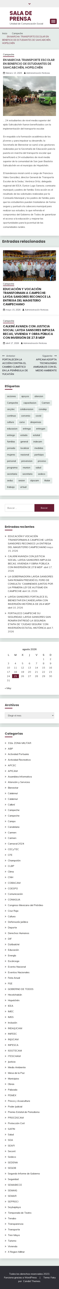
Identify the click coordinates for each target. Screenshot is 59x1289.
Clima (11, 871)
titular (47, 480)
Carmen (46, 403)
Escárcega (13, 961)
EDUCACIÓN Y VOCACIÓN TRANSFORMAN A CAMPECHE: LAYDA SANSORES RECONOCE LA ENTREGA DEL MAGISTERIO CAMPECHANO (27, 296)
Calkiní (11, 804)
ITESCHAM (14, 1056)
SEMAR (12, 1195)
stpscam (34, 480)
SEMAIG (12, 1190)
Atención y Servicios (19, 782)
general (24, 441)
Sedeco (12, 1156)
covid (38, 415)
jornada (11, 448)
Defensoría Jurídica (18, 921)
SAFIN (11, 1128)
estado (24, 435)
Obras (11, 1084)
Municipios (13, 1078)
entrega (27, 428)
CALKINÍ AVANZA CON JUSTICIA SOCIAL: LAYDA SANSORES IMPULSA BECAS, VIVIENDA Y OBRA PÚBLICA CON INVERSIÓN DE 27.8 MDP (28, 332)
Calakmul (13, 793)
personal (11, 461)
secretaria (12, 474)
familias (11, 441)
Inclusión (12, 1022)
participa (39, 454)
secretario (28, 474)
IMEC (11, 1011)
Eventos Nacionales (18, 972)
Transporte (14, 1229)
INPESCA (13, 1044)
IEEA (10, 1005)
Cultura (11, 916)
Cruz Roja (13, 910)
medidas (38, 448)
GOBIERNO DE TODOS (20, 989)
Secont (12, 1151)
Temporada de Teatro (19, 1212)
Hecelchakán (15, 994)
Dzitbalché (14, 944)
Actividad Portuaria (18, 754)
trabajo (11, 487)
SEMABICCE (15, 1184)
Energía (12, 955)
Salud (11, 1134)
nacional (25, 454)
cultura (10, 422)
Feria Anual (14, 977)
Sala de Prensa (21, 16)
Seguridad (13, 1179)
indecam (37, 441)
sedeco (41, 474)
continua (11, 415)
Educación (13, 949)
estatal (36, 435)
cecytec (11, 409)
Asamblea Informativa (20, 776)
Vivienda (12, 1246)
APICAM (13, 770)
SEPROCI (13, 1201)
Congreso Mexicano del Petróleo (25, 905)
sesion (21, 480)
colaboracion (26, 409)
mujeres (11, 454)
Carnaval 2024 (16, 843)
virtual (23, 487)
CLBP (11, 865)
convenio (25, 415)
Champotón (14, 860)
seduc (10, 480)
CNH (10, 877)
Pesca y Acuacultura (19, 1100)
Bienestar (13, 787)
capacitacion (29, 403)
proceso (42, 461)
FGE (10, 983)
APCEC (12, 765)
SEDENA (13, 1162)
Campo (12, 821)
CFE (10, 854)
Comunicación (15, 893)
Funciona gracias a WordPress (20, 1277)
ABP (10, 748)
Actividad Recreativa (19, 759)
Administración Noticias (38, 73)
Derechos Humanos (18, 933)
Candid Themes (31, 1281)
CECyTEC (13, 849)
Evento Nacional (17, 966)
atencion (38, 396)
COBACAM (14, 882)
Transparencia (15, 1223)
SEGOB (12, 1167)
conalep (43, 409)
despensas (35, 422)
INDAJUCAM (15, 1028)
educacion (12, 428)
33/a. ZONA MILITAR (19, 742)
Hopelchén (14, 1000)
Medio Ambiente (17, 1067)
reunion (26, 467)
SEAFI (11, 1145)
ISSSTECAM (15, 1050)
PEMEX (12, 1095)
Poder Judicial (15, 1106)
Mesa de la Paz (16, 1072)
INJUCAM (13, 1039)
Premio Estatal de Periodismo (24, 1111)
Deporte (12, 927)
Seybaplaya (14, 1207)
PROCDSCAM (16, 1117)
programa (12, 467)
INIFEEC (12, 1033)
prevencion (26, 461)
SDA (10, 1139)
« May (8, 688)
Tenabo (12, 1218)
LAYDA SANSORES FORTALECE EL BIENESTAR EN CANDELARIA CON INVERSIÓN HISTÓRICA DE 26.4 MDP (29, 600)
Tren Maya (14, 1235)
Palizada (12, 1089)
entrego (11, 435)
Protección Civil (16, 1123)
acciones (11, 396)
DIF (10, 938)
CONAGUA (14, 899)
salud (38, 467)
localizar (25, 448)
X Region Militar (16, 1251)
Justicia (11, 1061)
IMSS (11, 1016)
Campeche (8, 54)
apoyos (25, 396)
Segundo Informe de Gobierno (24, 1173)
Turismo (12, 1240)
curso (22, 422)
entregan (40, 428)
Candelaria (13, 826)
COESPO (13, 888)
